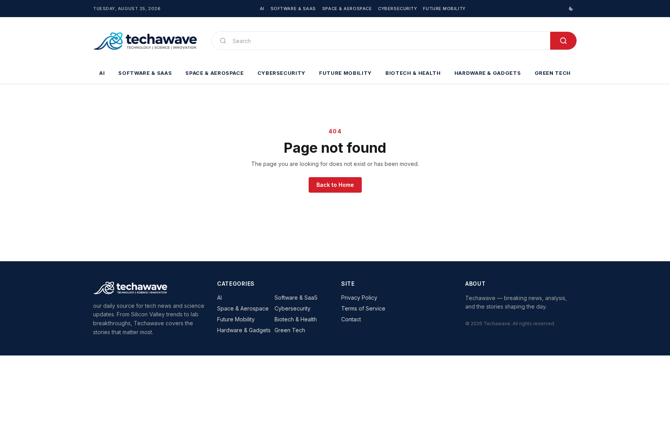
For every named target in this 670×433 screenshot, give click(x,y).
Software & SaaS (293, 8)
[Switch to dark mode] (571, 8)
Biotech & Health (412, 73)
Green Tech (553, 73)
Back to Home (335, 184)
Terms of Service (363, 308)
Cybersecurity (397, 8)
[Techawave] (146, 41)
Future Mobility (444, 8)
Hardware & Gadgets (487, 73)
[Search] (563, 41)
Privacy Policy (359, 297)
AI (262, 8)
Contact (351, 319)
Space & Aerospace (347, 8)
